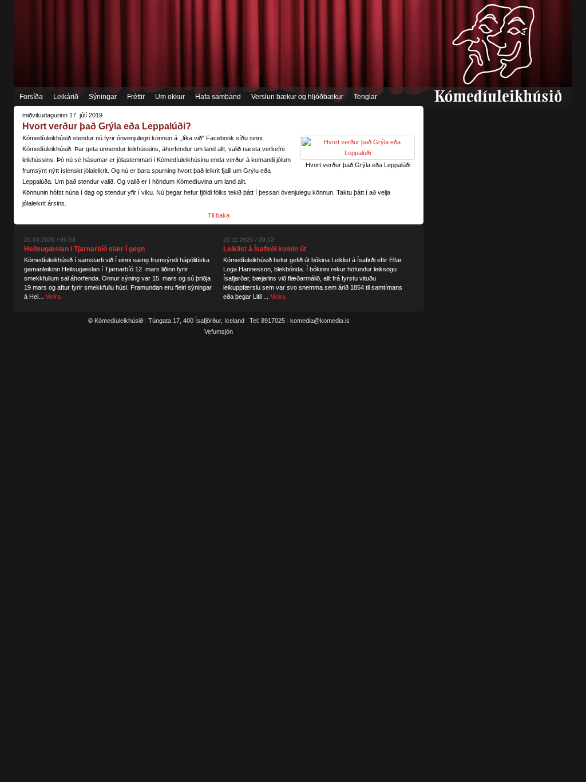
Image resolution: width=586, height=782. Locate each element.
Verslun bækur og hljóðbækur (297, 97)
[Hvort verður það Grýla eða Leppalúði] (357, 152)
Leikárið (65, 97)
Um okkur (170, 97)
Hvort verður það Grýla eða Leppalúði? (106, 126)
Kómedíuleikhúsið (497, 53)
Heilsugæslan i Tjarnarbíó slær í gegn (84, 249)
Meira (53, 296)
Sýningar (103, 97)
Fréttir (136, 97)
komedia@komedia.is (320, 320)
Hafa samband (218, 97)
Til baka (218, 215)
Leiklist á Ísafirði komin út (264, 249)
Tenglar (365, 97)
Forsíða (31, 97)
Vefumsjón (218, 331)
